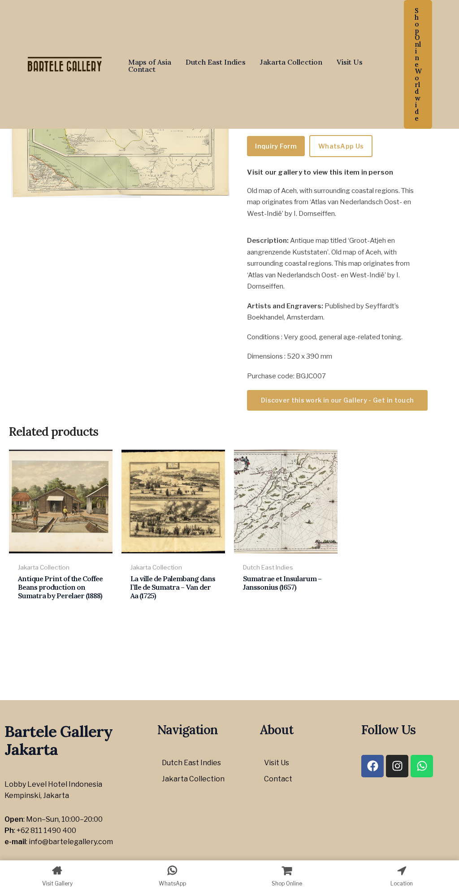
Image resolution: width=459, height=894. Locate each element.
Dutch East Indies (216, 62)
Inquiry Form (276, 146)
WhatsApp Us (341, 146)
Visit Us (350, 62)
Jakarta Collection (291, 62)
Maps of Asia (149, 62)
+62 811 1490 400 (46, 830)
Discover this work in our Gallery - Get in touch (337, 400)
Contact (142, 69)
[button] (418, 64)
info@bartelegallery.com (71, 841)
